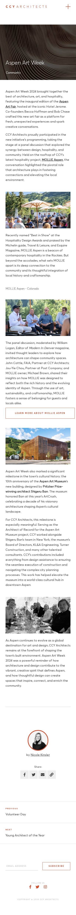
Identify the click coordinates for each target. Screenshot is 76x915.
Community (13, 72)
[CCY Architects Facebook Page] (30, 887)
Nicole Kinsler (40, 755)
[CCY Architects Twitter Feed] (37, 887)
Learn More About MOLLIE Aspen (40, 413)
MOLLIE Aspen (52, 160)
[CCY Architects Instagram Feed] (45, 887)
